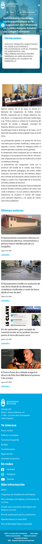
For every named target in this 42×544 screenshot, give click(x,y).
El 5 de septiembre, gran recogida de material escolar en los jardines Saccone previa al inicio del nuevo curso (19, 332)
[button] (3, 25)
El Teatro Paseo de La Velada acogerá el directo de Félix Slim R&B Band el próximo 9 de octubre (20, 375)
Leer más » (5, 255)
